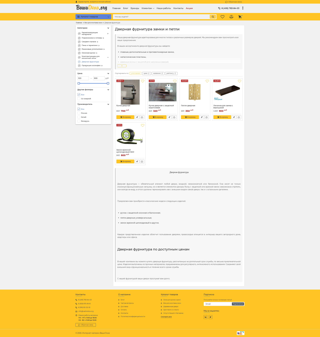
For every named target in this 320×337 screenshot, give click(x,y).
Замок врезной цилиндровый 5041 (125, 151)
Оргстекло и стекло (171, 310)
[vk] (205, 317)
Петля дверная (188, 106)
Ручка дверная (123, 106)
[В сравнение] (142, 117)
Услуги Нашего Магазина (173, 313)
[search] (213, 17)
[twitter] (210, 317)
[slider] (79, 83)
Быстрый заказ (137, 117)
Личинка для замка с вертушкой (223, 107)
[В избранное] (142, 81)
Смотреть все (166, 317)
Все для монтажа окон (172, 303)
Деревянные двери (170, 306)
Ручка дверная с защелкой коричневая (161, 107)
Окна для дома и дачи (171, 300)
